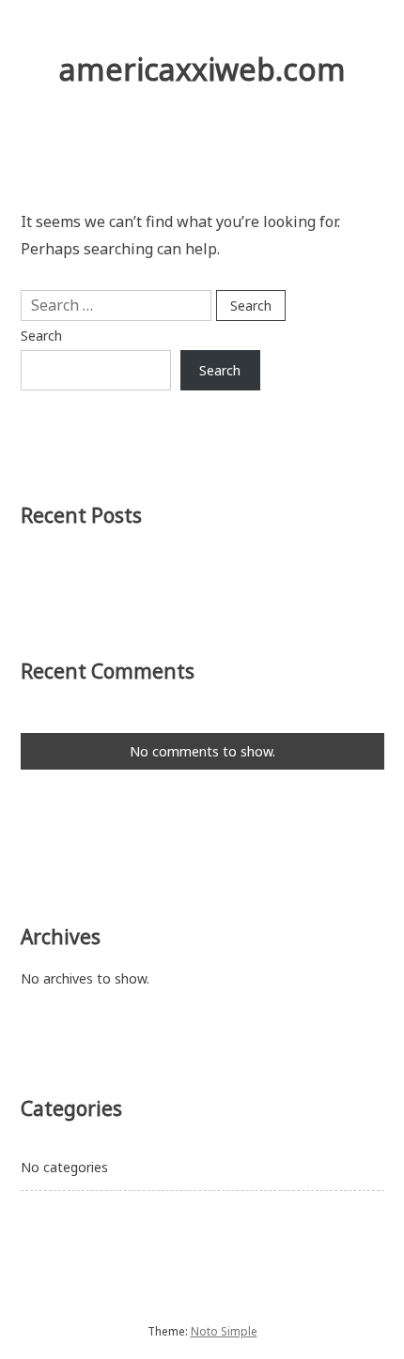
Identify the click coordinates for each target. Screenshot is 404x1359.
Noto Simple (224, 1331)
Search (41, 335)
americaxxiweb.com (202, 69)
